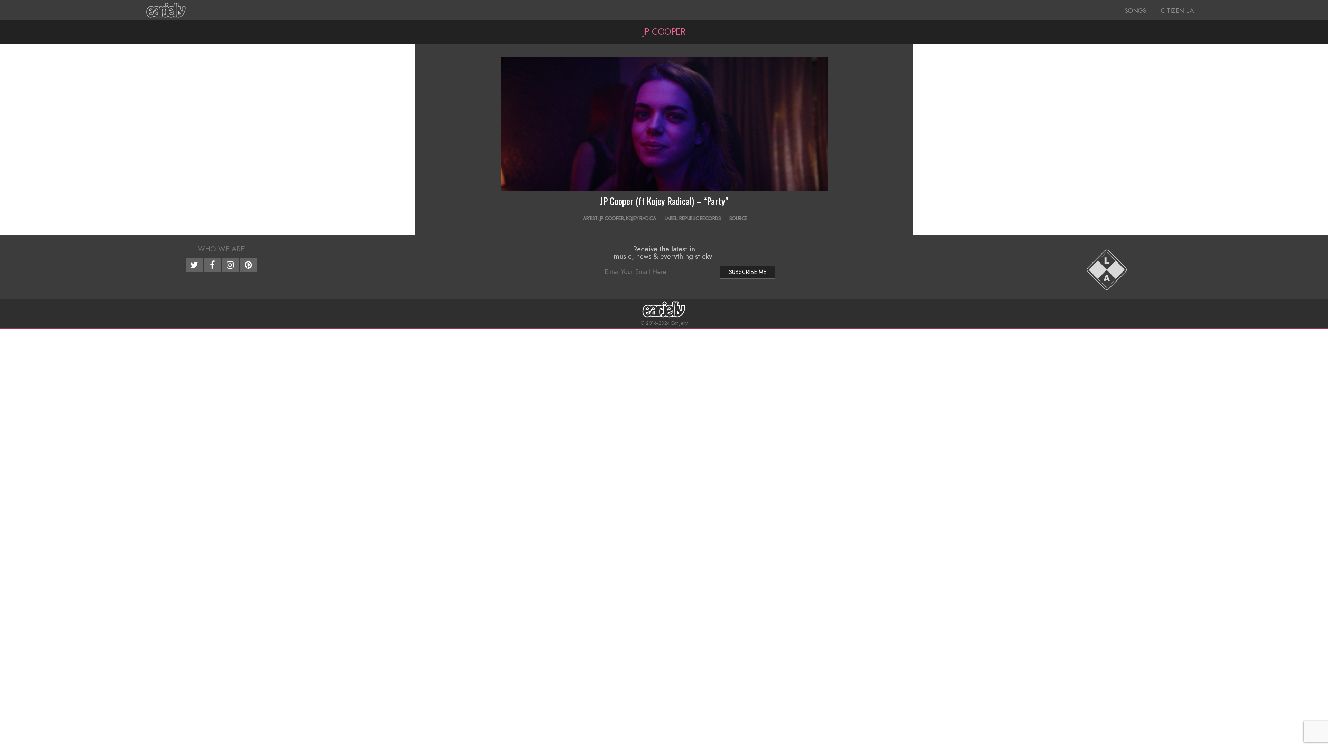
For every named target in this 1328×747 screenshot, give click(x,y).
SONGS (1135, 10)
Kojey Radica (641, 218)
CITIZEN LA (1177, 10)
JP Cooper (612, 218)
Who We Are (221, 249)
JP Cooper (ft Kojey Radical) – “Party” (664, 201)
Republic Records (700, 218)
